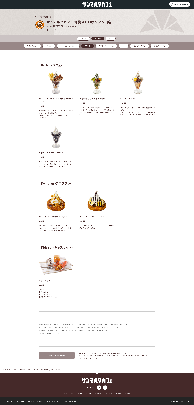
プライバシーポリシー (53, 401)
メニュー (53, 370)
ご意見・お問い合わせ (70, 401)
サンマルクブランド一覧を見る (13, 401)
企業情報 (127, 393)
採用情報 (118, 393)
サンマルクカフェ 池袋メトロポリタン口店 (37, 370)
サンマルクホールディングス (34, 401)
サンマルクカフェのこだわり (103, 393)
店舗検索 (22, 370)
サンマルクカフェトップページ (10, 370)
